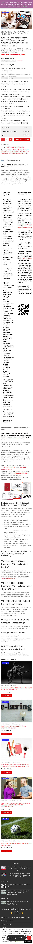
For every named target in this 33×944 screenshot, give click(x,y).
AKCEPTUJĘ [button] (28, 941)
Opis (2, 160)
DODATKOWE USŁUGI (20, 473)
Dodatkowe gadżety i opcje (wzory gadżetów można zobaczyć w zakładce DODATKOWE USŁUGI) (14, 84)
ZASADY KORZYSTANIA (8, 467)
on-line (25, 153)
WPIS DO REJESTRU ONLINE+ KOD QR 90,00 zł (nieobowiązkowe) (16, 72)
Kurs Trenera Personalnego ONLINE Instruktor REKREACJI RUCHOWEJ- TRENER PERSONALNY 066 (15, 805)
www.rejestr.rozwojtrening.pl (25, 224)
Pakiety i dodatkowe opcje (8, 58)
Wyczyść (20, 60)
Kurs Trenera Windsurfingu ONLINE (17, 151)
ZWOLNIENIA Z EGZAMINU (16, 439)
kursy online (12, 153)
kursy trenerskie (19, 153)
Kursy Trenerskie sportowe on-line (15, 32)
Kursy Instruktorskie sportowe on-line (11, 800)
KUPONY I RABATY (6, 924)
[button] (29, 13)
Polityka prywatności (7, 921)
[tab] (2, 160)
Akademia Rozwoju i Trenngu (15, 149)
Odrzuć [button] (25, 6)
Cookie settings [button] (18, 941)
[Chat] (29, 938)
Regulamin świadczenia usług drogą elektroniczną (15, 917)
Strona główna (5, 31)
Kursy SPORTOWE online (18, 31)
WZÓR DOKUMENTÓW (8, 578)
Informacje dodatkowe (13, 160)
